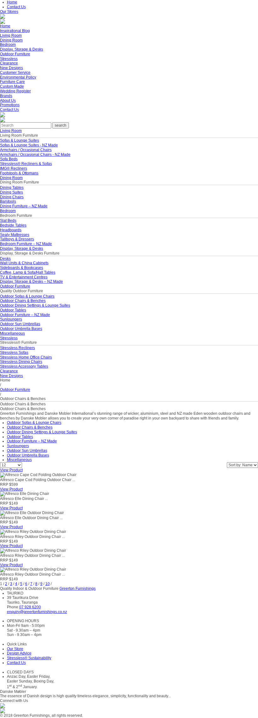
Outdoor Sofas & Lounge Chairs (27, 296)
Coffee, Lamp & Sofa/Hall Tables (27, 272)
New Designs (11, 68)
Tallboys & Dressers (17, 239)
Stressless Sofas (14, 352)
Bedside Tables (13, 225)
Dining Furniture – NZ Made (24, 206)
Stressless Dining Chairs (21, 361)
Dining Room (11, 40)
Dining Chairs (12, 197)
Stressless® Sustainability (29, 658)
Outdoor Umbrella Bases (21, 328)
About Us (8, 100)
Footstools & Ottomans (19, 173)
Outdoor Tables (13, 310)
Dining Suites (11, 192)
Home (12, 2)
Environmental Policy (18, 77)
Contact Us (16, 7)
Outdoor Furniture (15, 54)
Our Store (15, 649)
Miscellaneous (12, 333)
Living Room (11, 35)
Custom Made (12, 86)
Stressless (9, 59)
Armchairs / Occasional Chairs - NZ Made (35, 154)
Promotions (10, 105)
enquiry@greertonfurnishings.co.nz (37, 612)
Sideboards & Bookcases (21, 268)
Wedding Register (15, 91)
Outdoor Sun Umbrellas (20, 324)
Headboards (10, 230)
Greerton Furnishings (77, 588)
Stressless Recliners (17, 348)
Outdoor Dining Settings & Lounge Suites (35, 305)
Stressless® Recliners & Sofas (26, 164)
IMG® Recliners (13, 168)
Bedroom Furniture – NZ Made (26, 244)
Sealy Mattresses (14, 235)
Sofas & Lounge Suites (19, 140)
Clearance (9, 63)
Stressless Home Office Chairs (26, 357)
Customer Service (15, 72)
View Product (11, 470)
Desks (5, 258)
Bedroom (8, 44)
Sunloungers (11, 319)
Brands (6, 96)
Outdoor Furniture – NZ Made (25, 315)
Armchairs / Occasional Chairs (26, 150)
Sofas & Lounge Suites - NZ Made (29, 145)
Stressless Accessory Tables (24, 366)
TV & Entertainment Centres (24, 277)
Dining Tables (12, 187)
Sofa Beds (9, 159)
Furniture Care (12, 81)
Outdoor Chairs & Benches (23, 301)
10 (47, 584)
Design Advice (19, 653)
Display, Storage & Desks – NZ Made (31, 281)
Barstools (8, 201)
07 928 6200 (30, 607)
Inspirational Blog (15, 31)
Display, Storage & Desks (21, 49)
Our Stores (9, 11)
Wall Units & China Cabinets (24, 263)
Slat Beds (8, 220)
